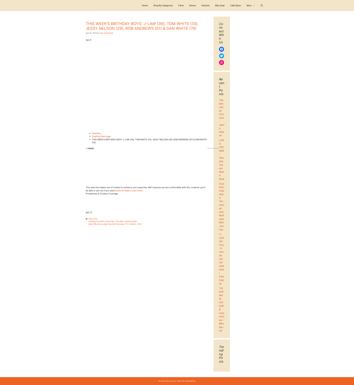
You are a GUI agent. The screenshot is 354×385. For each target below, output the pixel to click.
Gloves (192, 5)
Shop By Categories (163, 5)
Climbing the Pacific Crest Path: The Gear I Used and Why (112, 221)
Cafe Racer (235, 5)
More (249, 5)
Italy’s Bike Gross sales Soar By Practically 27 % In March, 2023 (114, 224)
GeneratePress (190, 381)
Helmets (205, 5)
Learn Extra (137, 190)
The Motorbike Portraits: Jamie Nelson (221, 118)
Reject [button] (128, 190)
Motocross (93, 219)
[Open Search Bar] (262, 5)
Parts (181, 5)
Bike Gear (220, 5)
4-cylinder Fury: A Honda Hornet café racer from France (221, 259)
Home (145, 5)
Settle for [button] (119, 190)
